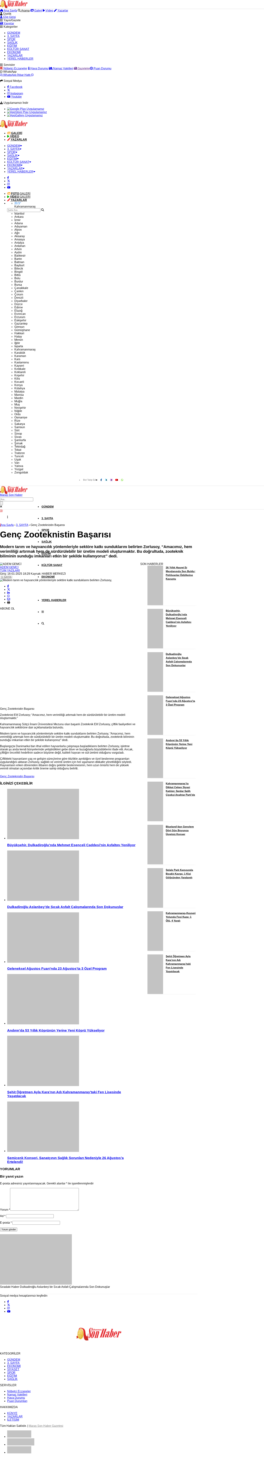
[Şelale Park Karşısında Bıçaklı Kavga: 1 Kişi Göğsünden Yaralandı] (155, 906)
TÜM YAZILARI (10, 570)
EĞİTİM (12, 45)
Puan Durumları (17, 1401)
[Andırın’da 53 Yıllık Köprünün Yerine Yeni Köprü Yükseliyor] (72, 999)
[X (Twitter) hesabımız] (8, 90)
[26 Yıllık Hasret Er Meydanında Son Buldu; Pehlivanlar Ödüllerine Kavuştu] (155, 604)
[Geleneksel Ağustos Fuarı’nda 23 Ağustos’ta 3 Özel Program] (72, 937)
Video (49, 10)
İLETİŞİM (13, 1419)
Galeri (38, 10)
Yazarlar (62, 10)
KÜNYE (12, 1413)
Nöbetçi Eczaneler (15, 68)
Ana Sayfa (10, 10)
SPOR (11, 39)
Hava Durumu (39, 68)
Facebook (15, 86)
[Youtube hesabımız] (8, 187)
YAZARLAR (15, 55)
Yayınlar (8, 23)
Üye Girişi (9, 17)
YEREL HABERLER (20, 58)
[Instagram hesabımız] (8, 184)
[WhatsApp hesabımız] (122, 479)
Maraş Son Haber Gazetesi (46, 1425)
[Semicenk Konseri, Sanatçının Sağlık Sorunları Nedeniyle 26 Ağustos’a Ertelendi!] (72, 1127)
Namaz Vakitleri (62, 68)
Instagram (16, 93)
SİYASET (13, 1369)
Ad (2, 1215)
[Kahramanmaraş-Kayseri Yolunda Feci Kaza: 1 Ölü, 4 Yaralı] (155, 949)
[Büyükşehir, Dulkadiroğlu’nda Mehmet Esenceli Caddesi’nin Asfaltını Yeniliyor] (72, 814)
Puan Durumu (102, 68)
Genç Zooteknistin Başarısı (17, 776)
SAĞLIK (12, 42)
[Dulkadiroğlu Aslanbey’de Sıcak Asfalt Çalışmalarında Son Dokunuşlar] (72, 876)
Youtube (16, 96)
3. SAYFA (13, 36)
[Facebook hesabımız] (8, 177)
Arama (25, 10)
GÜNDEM (13, 32)
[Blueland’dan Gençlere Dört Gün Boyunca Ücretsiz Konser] (155, 863)
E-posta (6, 1222)
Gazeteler (83, 68)
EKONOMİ (14, 52)
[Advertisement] (27, 650)
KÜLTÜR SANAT (18, 49)
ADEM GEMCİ (9, 567)
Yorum (5, 1209)
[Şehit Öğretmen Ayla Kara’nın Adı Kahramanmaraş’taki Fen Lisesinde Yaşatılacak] (72, 1061)
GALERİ (20, 193)
